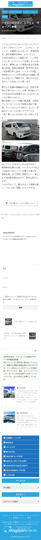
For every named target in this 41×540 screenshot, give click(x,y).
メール (5, 278)
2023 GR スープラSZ (14, 456)
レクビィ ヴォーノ (28, 214)
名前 (4, 268)
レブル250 (10, 474)
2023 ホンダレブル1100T (16, 461)
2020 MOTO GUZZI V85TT (17, 465)
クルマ (6, 214)
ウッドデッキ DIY (18, 515)
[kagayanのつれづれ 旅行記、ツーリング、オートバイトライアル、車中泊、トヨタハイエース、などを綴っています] (20, 4)
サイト (5, 287)
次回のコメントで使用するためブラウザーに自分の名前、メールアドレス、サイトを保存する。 (20, 299)
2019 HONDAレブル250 (15, 470)
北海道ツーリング (13, 437)
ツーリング (10, 447)
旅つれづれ (10, 451)
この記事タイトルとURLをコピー (21, 203)
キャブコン (6, 515)
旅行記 (29, 518)
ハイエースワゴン (15, 214)
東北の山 (9, 442)
